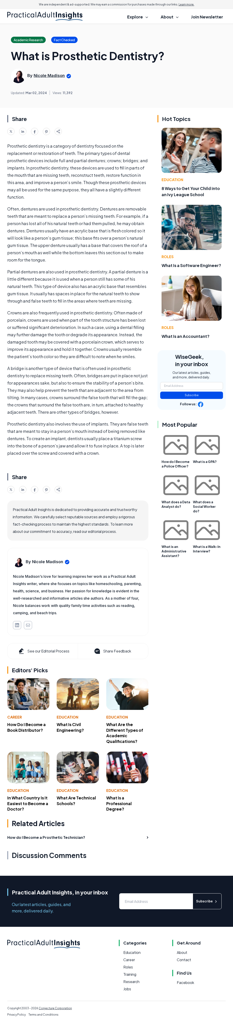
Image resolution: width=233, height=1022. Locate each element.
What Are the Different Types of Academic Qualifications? (124, 733)
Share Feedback (117, 651)
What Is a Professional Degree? (119, 803)
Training (129, 974)
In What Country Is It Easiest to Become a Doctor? (27, 803)
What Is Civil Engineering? (70, 727)
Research (131, 981)
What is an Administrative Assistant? (174, 551)
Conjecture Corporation (55, 1008)
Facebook (185, 982)
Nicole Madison (49, 75)
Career (14, 717)
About (182, 952)
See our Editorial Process (48, 651)
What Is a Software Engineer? (191, 265)
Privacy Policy (16, 1014)
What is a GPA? (205, 462)
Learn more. (186, 4)
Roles (168, 256)
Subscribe (192, 395)
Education (67, 717)
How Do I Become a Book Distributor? (26, 727)
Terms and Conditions (43, 1014)
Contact (184, 959)
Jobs (127, 988)
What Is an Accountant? (186, 336)
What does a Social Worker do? (204, 506)
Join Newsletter (207, 16)
